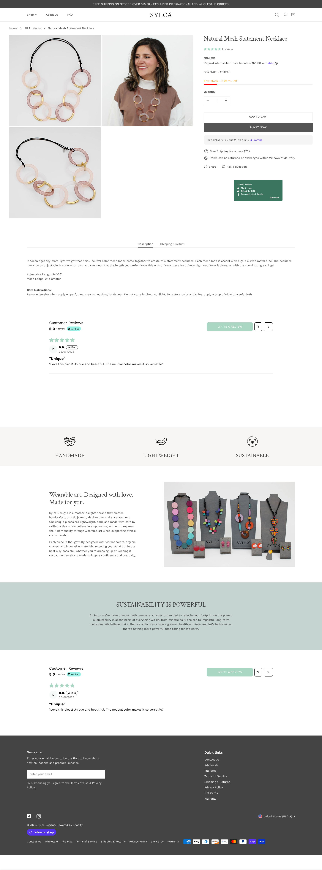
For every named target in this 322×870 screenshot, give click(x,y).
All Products (32, 28)
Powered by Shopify (70, 824)
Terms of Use (80, 783)
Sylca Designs (46, 824)
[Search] (277, 15)
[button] (293, 15)
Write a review (230, 326)
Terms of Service (215, 776)
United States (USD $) (277, 816)
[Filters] (258, 326)
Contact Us (211, 759)
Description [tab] (145, 244)
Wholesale (211, 765)
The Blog (210, 770)
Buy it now (258, 127)
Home (13, 28)
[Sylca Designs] (161, 15)
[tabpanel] (161, 277)
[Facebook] (29, 816)
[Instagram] (39, 816)
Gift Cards (211, 793)
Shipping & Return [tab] (172, 244)
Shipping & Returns (217, 782)
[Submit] (100, 774)
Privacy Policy (213, 787)
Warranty (210, 798)
